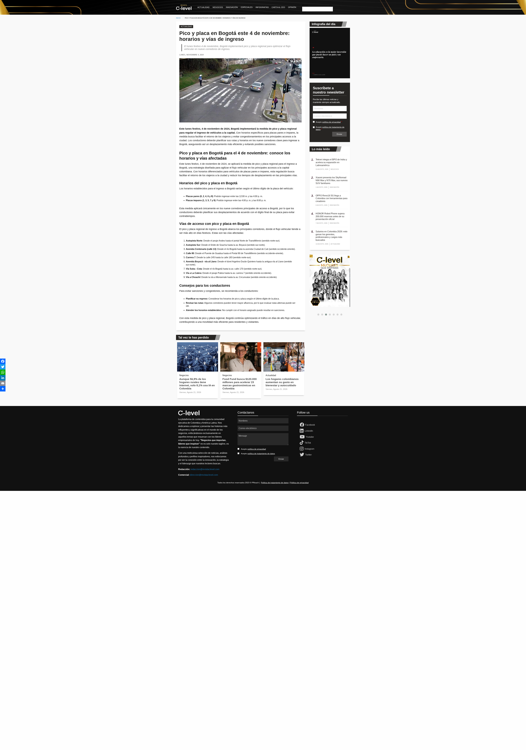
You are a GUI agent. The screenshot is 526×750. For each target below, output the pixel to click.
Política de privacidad (299, 483)
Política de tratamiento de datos (274, 483)
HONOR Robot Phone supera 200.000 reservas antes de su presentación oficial (330, 216)
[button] (318, 314)
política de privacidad (331, 122)
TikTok (308, 443)
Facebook (310, 425)
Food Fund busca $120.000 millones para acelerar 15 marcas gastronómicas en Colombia (239, 384)
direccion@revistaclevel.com (204, 475)
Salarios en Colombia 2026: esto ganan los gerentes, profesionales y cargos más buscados (331, 235)
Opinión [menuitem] (292, 7)
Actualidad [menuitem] (203, 7)
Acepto (328, 122)
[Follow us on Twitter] (302, 454)
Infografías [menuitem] (262, 7)
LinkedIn (309, 431)
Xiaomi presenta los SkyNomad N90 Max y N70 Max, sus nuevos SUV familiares (332, 180)
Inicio (178, 18)
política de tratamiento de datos (261, 453)
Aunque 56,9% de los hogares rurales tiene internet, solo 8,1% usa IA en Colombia (197, 384)
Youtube (310, 437)
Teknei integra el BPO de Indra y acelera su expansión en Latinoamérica (331, 162)
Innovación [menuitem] (232, 7)
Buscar (305, 5)
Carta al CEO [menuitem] (278, 7)
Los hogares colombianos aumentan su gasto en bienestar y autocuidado (282, 382)
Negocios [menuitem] (218, 7)
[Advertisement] (82, 532)
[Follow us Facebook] (302, 424)
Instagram (309, 449)
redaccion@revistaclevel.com (205, 469)
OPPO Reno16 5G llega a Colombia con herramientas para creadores (331, 198)
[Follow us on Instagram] (302, 448)
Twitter (308, 455)
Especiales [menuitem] (246, 7)
